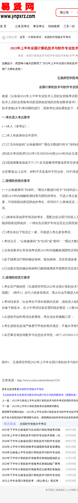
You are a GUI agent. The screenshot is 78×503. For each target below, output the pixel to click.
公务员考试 (22, 26)
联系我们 (60, 490)
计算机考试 (34, 37)
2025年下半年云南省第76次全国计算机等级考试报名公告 (35, 429)
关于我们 (50, 490)
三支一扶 (69, 26)
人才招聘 (71, 490)
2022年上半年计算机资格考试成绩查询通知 (35, 406)
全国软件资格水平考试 (57, 37)
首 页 (3, 26)
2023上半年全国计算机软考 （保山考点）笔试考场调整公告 (37, 480)
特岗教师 (54, 26)
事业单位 (38, 26)
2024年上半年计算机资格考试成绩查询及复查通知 (31, 446)
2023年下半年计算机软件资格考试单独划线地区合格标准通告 (37, 458)
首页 (22, 37)
